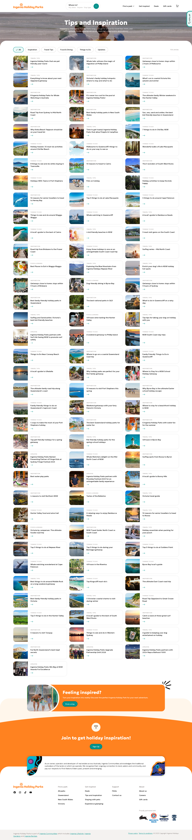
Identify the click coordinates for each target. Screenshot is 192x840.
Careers (142, 795)
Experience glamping (94, 804)
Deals (156, 6)
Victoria (61, 804)
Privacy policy (133, 833)
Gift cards (167, 6)
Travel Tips (48, 50)
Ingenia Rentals (30, 836)
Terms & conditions (146, 833)
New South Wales (65, 799)
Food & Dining (66, 50)
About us (143, 791)
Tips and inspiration (93, 795)
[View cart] (177, 6)
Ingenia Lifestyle (77, 833)
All (20, 50)
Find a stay (70, 704)
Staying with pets (92, 799)
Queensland (63, 795)
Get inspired (144, 6)
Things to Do (85, 50)
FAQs (114, 791)
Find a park (127, 6)
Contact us (116, 795)
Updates (101, 50)
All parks (61, 791)
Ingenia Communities (48, 833)
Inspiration (32, 50)
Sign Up (96, 746)
